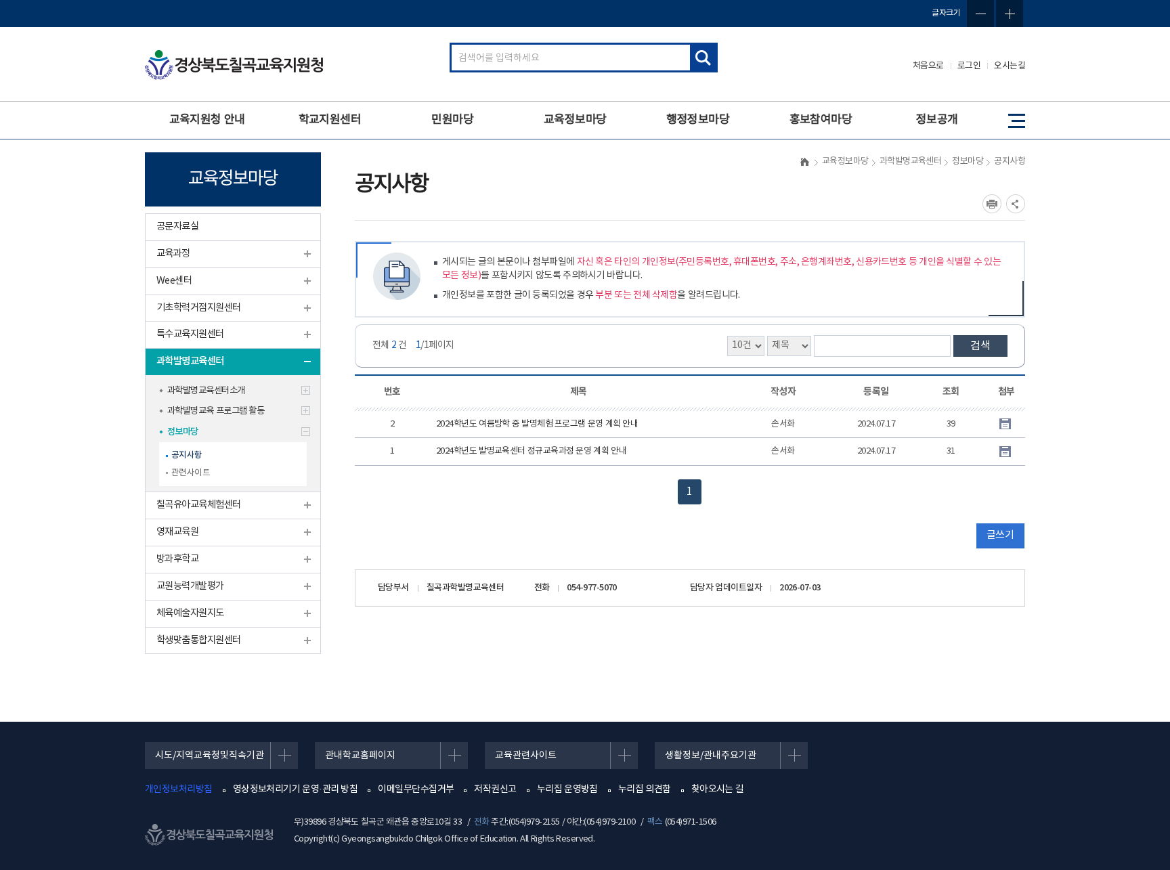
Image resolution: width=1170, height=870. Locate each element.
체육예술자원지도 (190, 613)
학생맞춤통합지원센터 (198, 640)
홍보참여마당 (820, 120)
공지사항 (186, 455)
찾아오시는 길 (717, 789)
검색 (980, 346)
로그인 (969, 66)
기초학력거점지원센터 (198, 307)
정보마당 (182, 432)
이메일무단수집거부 (416, 789)
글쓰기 (1000, 535)
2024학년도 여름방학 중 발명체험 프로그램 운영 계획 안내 (537, 424)
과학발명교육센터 (190, 361)
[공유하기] (1015, 203)
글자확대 (1009, 13)
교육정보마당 (575, 120)
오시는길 (1009, 66)
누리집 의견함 (644, 789)
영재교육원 (177, 532)
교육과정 (173, 253)
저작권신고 (495, 789)
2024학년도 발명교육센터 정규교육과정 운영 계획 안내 (531, 451)
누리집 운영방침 (567, 789)
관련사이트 (190, 472)
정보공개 (937, 120)
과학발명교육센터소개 (206, 390)
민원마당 (452, 120)
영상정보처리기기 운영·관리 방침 (295, 789)
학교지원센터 (330, 120)
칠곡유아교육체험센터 (198, 504)
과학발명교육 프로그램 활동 (215, 411)
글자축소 (980, 13)
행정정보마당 (697, 120)
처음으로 (928, 66)
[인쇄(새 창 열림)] (991, 203)
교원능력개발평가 (190, 586)
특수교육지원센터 (190, 334)
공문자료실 (177, 226)
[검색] (703, 57)
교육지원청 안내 (207, 120)
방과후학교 (177, 559)
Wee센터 (174, 280)
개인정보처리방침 (179, 789)
